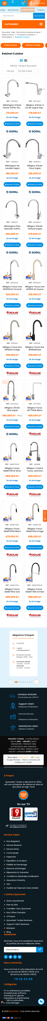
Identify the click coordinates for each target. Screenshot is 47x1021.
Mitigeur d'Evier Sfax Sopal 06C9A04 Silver (12, 409)
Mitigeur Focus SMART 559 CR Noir (34, 590)
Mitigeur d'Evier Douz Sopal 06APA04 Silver (35, 166)
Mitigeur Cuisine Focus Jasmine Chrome (35, 469)
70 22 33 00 (23, 979)
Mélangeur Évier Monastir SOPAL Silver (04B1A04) (12, 227)
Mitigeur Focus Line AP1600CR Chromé (12, 288)
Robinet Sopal (10, 45)
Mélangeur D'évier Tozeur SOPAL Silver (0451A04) (12, 106)
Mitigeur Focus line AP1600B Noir (34, 348)
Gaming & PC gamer (14, 995)
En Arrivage (12, 117)
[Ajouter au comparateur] (10, 85)
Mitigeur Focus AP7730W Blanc (35, 409)
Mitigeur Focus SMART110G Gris (12, 590)
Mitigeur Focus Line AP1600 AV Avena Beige (35, 288)
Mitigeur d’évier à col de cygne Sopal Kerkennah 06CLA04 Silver (35, 106)
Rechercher (39, 16)
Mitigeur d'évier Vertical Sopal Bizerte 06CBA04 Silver (35, 227)
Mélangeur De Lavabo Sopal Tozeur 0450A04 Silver (12, 166)
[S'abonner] (39, 949)
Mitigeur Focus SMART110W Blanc (12, 530)
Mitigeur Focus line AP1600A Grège (12, 348)
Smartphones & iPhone (15, 993)
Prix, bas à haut (25, 71)
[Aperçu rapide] (9, 91)
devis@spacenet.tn (18, 826)
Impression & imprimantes (16, 997)
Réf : (8, 101)
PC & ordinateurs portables (17, 990)
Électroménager (11, 1002)
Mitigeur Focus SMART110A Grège (35, 530)
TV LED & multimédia (13, 1000)
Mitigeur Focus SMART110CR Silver (12, 469)
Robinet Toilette (33, 45)
